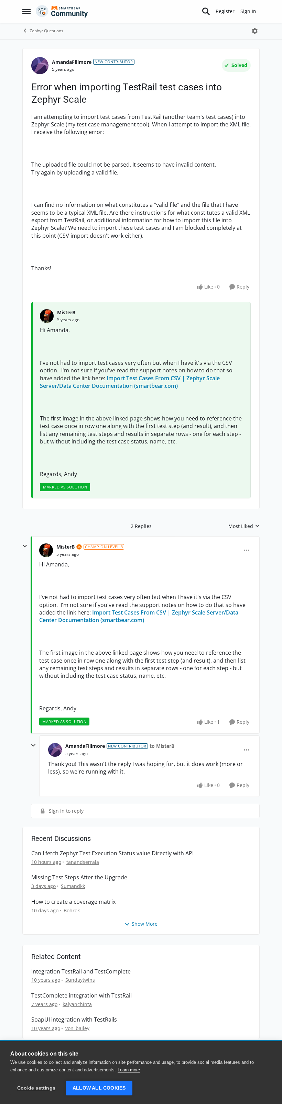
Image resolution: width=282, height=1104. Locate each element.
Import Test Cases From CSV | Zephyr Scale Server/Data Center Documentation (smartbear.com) (130, 382)
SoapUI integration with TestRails (74, 1019)
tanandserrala (82, 862)
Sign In (248, 11)
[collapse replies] (25, 546)
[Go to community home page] (62, 11)
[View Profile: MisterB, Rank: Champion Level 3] (46, 550)
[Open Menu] (255, 31)
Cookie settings (36, 1088)
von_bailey (77, 1028)
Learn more (129, 1069)
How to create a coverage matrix (73, 901)
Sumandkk (73, 886)
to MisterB (162, 746)
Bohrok (72, 910)
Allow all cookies (99, 1088)
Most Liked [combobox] (244, 526)
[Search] (206, 11)
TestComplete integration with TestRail (81, 995)
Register (225, 11)
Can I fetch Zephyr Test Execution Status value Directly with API (112, 853)
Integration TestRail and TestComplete (81, 971)
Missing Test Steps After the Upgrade (79, 877)
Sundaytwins (80, 980)
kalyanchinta (77, 1004)
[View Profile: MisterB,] (47, 316)
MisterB (66, 312)
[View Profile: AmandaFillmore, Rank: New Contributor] (39, 65)
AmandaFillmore (71, 62)
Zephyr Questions (46, 31)
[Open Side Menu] (26, 11)
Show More (145, 924)
